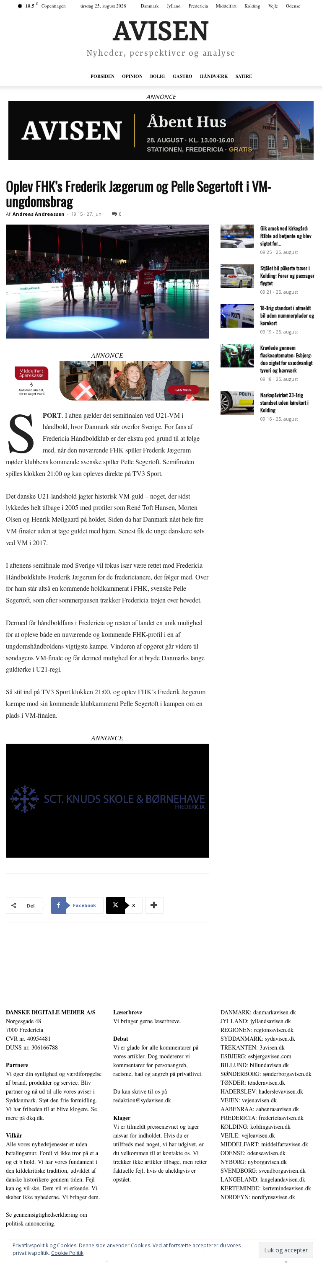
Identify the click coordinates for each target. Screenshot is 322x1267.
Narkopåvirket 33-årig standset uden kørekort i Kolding (284, 402)
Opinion (132, 76)
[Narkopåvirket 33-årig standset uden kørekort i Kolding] (237, 403)
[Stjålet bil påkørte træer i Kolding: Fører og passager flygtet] (237, 276)
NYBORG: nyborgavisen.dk (254, 1162)
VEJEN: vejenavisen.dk (249, 1100)
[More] (154, 905)
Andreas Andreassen (39, 214)
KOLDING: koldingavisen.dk (256, 1126)
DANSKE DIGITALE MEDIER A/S (51, 1012)
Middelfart (226, 6)
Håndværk (214, 76)
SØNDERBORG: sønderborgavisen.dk (266, 1074)
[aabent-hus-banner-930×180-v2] (161, 130)
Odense (293, 6)
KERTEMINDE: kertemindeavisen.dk (266, 1188)
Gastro (182, 76)
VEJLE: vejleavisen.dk (248, 1135)
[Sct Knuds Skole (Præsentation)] (107, 801)
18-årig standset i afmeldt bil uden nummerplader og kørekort (287, 315)
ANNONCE (161, 97)
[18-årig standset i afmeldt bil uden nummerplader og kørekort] (237, 316)
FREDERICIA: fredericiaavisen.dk (262, 1118)
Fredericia (198, 6)
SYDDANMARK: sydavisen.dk (258, 1038)
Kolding (252, 6)
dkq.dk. (35, 1118)
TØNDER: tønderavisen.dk (253, 1082)
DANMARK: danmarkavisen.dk (258, 1012)
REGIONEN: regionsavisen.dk (257, 1030)
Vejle (273, 6)
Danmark (150, 6)
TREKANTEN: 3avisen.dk (253, 1047)
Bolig (157, 76)
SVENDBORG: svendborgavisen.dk (263, 1170)
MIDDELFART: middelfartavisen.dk (264, 1144)
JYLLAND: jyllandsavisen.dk (256, 1021)
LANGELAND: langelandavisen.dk (263, 1179)
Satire (244, 76)
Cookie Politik (67, 1253)
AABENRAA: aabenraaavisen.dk (260, 1109)
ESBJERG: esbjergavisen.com (256, 1056)
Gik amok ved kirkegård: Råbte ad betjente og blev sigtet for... (286, 236)
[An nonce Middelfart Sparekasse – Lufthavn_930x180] (107, 381)
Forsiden (102, 76)
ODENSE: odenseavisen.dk (253, 1153)
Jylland (174, 6)
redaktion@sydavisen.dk (142, 1100)
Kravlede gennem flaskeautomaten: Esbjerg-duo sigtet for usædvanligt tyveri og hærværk (286, 359)
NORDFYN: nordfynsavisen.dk (258, 1197)
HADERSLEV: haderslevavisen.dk (262, 1091)
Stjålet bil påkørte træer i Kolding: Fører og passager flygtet (287, 275)
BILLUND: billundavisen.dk (255, 1065)
